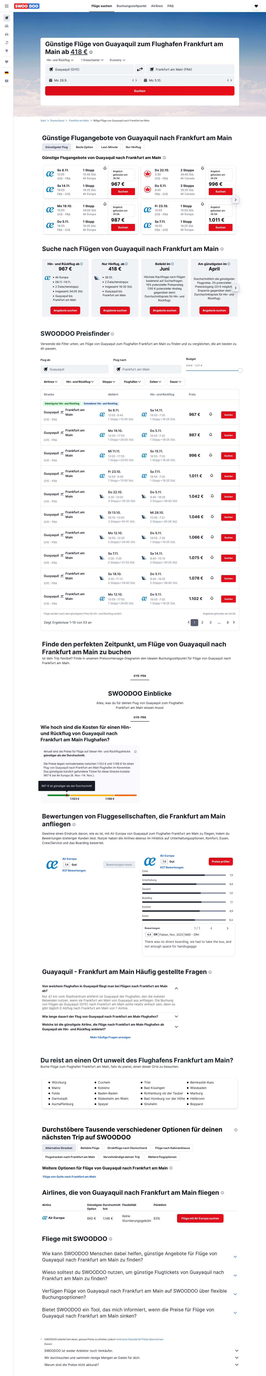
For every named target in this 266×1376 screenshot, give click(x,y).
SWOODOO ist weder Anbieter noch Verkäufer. (78, 1351)
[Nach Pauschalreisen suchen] (7, 42)
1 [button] (194, 622)
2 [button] (202, 622)
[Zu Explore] (7, 51)
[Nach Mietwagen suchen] (7, 34)
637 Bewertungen (74, 870)
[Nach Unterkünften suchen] (7, 26)
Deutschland (57, 120)
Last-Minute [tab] (109, 147)
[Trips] (7, 62)
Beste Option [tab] (84, 147)
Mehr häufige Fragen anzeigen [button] (110, 1037)
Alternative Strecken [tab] (58, 1148)
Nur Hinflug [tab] (133, 147)
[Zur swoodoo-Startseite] (27, 6)
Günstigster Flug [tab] (56, 147)
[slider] (240, 370)
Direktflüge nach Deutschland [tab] (127, 1148)
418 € (79, 52)
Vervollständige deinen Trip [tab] (121, 1157)
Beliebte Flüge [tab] (90, 1148)
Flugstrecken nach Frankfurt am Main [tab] (70, 1157)
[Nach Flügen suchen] (7, 18)
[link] (65, 310)
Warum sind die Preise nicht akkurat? (71, 1365)
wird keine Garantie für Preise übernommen (139, 1339)
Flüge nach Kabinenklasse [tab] (172, 1148)
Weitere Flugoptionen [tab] (162, 1157)
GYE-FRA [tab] (140, 675)
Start (43, 120)
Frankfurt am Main (79, 120)
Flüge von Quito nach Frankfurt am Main (69, 1176)
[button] (6, 6)
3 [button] (210, 622)
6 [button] (228, 622)
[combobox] (60, 60)
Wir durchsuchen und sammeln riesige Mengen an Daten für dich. (92, 1358)
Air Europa (69, 858)
